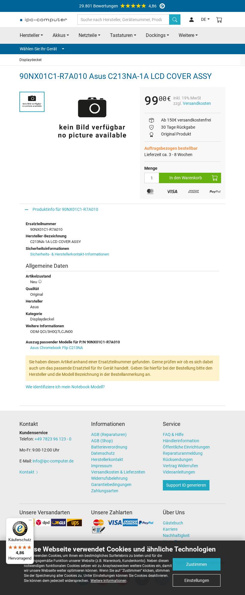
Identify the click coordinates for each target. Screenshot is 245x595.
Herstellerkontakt (107, 459)
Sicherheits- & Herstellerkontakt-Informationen (69, 254)
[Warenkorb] (219, 19)
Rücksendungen (178, 459)
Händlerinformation (181, 440)
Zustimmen (196, 564)
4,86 (118, 6)
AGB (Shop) (102, 440)
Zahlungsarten (104, 490)
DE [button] (203, 19)
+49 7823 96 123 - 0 (53, 439)
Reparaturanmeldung (183, 453)
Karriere (170, 529)
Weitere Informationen (108, 581)
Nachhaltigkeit (176, 535)
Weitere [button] (186, 35)
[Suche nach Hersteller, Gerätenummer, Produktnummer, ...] (174, 19)
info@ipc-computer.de (53, 461)
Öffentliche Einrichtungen (186, 447)
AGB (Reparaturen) (109, 434)
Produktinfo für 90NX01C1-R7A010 (65, 209)
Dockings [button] (156, 35)
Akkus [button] (59, 35)
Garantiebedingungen (111, 484)
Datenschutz (103, 453)
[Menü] (30, 521)
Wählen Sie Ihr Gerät (38, 48)
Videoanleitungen (179, 472)
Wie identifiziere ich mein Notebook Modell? (65, 386)
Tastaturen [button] (121, 35)
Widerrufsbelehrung (109, 478)
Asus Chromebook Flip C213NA (56, 347)
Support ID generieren (186, 485)
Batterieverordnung (109, 447)
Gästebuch (173, 523)
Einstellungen (196, 580)
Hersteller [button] (29, 35)
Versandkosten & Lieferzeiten (118, 472)
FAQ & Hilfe (173, 434)
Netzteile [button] (88, 35)
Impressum (101, 465)
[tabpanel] (92, 119)
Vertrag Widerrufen (180, 465)
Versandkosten (197, 103)
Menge (150, 168)
